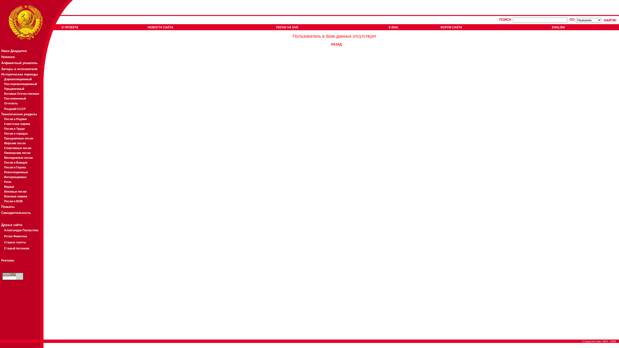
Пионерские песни (17, 153)
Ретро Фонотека (15, 236)
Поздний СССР (15, 109)
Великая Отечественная (21, 93)
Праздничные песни (18, 138)
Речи (7, 182)
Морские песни (15, 143)
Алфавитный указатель (19, 63)
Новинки (8, 57)
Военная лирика (15, 196)
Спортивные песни (17, 148)
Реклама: (8, 260)
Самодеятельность (16, 213)
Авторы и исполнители (19, 69)
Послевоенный (15, 98)
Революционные (16, 172)
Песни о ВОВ (13, 201)
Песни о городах (16, 133)
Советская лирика (17, 124)
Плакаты (8, 207)
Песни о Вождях (16, 162)
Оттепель (11, 103)
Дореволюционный (18, 79)
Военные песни (15, 191)
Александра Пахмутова (21, 230)
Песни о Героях (15, 167)
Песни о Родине (15, 119)
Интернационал (15, 177)
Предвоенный (14, 89)
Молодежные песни (18, 158)
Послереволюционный (20, 84)
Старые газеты (15, 242)
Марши (9, 186)
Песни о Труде (14, 128)
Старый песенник (16, 248)
